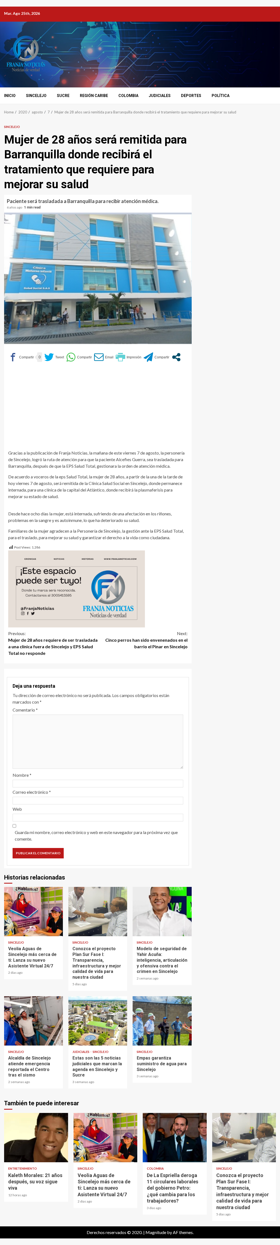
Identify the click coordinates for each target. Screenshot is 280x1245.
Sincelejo (36, 95)
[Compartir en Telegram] (156, 357)
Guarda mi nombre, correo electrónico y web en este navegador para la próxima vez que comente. (96, 835)
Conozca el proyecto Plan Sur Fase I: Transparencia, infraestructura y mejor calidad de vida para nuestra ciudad (97, 911)
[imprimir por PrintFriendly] (128, 357)
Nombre (22, 775)
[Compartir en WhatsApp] (79, 357)
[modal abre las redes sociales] (176, 357)
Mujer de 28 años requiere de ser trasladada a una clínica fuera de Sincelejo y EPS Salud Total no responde (53, 643)
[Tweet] (54, 357)
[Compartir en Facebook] (21, 357)
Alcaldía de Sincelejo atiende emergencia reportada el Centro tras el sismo (33, 1021)
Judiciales (160, 95)
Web (17, 809)
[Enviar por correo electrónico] (103, 357)
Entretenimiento (22, 1168)
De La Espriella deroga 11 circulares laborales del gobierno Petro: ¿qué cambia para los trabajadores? (175, 1137)
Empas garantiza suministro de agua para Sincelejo (162, 1021)
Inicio (10, 95)
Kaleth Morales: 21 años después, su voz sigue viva (36, 1137)
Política (220, 95)
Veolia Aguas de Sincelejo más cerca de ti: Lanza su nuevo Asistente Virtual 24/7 (33, 911)
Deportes (191, 95)
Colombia (128, 95)
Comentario (25, 709)
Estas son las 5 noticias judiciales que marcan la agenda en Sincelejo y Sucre (97, 1021)
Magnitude (155, 1232)
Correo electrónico (32, 792)
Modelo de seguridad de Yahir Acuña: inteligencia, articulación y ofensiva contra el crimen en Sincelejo (162, 911)
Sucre (63, 95)
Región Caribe (94, 95)
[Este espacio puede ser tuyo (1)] (76, 588)
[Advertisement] (98, 408)
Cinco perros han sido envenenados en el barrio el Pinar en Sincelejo (146, 640)
